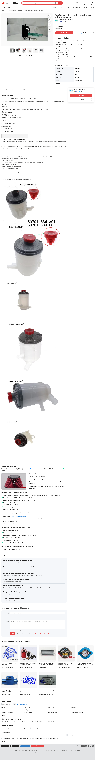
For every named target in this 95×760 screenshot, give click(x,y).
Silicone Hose (51, 707)
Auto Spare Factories (47, 735)
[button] (55, 3)
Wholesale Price (56, 750)
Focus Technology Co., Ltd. (37, 754)
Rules (92, 7)
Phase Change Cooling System (21, 728)
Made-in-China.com (41, 752)
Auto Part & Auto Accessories (77, 712)
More (2, 741)
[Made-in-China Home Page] (9, 3)
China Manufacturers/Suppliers (35, 750)
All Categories (6, 7)
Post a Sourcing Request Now (42, 633)
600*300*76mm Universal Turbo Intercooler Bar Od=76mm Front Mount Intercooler (46, 664)
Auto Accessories (21, 516)
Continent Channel (65, 750)
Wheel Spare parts (52, 712)
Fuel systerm (50, 710)
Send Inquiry (64, 32)
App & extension (76, 7)
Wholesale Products (47, 750)
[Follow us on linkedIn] (93, 746)
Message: (7, 621)
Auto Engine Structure (30, 10)
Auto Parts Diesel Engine (22, 738)
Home (2, 10)
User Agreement (55, 754)
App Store (5, 746)
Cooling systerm (28, 710)
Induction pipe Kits (28, 707)
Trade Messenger (25, 746)
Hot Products (17, 750)
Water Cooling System (36, 728)
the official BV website (35, 469)
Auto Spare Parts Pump (37, 738)
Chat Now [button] (85, 32)
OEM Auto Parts (28, 712)
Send (13, 633)
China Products (25, 750)
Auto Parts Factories (7, 735)
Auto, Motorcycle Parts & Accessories (14, 10)
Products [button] (25, 3)
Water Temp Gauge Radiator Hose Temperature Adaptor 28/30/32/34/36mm (9, 691)
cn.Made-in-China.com (61, 752)
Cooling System (39, 10)
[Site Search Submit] (60, 3)
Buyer (61, 7)
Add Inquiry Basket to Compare (27, 55)
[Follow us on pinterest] (90, 746)
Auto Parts (14, 516)
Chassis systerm (74, 710)
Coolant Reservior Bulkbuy (52, 738)
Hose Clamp (73, 707)
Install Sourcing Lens (38, 746)
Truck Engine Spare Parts (8, 738)
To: (9, 617)
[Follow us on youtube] (88, 746)
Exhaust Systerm (5, 710)
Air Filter (3, 707)
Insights (78, 750)
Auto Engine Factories (34, 735)
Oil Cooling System (7, 728)
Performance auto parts (7, 712)
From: (8, 613)
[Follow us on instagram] (86, 746)
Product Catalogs (22, 704)
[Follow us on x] (84, 746)
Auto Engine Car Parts (74, 735)
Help (68, 7)
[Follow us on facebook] (82, 746)
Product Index (73, 750)
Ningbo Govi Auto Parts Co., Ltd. (65, 19)
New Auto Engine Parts (60, 735)
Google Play (14, 746)
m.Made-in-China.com (51, 752)
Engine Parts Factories (20, 735)
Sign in (92, 4)
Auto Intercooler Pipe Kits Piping (46, 690)
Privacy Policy (70, 754)
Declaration (63, 754)
